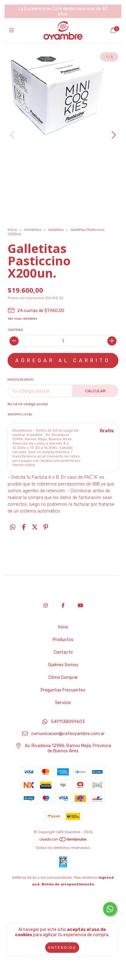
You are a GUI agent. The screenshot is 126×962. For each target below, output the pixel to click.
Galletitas (56, 230)
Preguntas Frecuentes (63, 690)
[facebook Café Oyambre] (63, 605)
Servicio (63, 702)
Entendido (62, 947)
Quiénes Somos (63, 664)
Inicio (12, 230)
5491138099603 (68, 722)
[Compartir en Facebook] (24, 527)
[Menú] (13, 30)
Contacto (63, 652)
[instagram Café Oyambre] (45, 605)
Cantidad (15, 330)
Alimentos (32, 230)
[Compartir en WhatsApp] (13, 527)
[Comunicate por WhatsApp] (110, 909)
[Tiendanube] (63, 841)
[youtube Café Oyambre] (80, 605)
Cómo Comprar (63, 677)
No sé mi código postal (28, 404)
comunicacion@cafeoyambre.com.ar (68, 734)
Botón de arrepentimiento (68, 884)
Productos (63, 639)
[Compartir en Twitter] (35, 527)
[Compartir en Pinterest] (46, 527)
